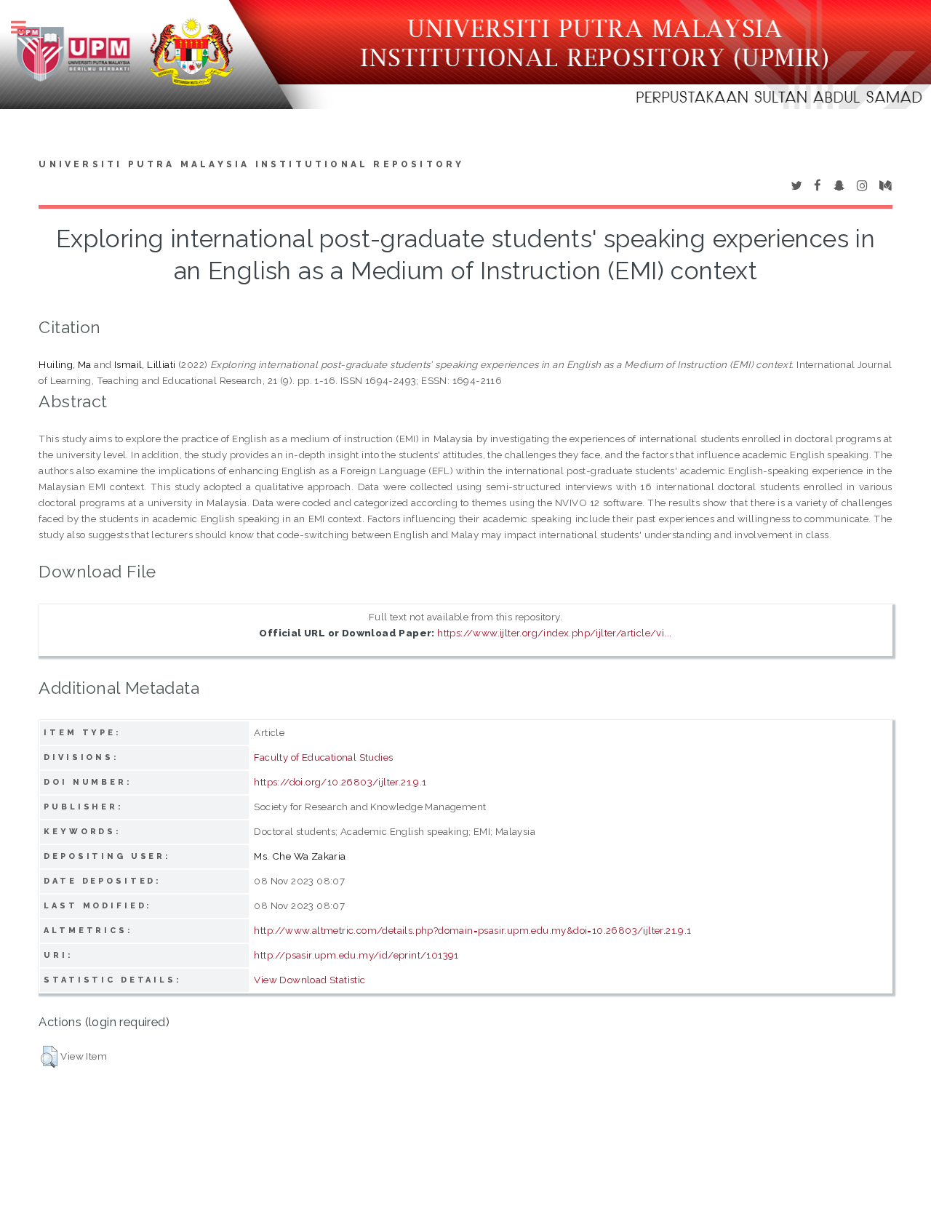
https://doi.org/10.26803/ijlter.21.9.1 (340, 782)
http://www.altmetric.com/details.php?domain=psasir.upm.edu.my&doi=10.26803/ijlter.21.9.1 (472, 930)
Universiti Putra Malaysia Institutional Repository (251, 164)
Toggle (26, 27)
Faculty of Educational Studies (323, 757)
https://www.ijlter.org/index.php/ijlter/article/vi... (554, 633)
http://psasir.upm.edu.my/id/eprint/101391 (356, 955)
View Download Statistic (309, 979)
